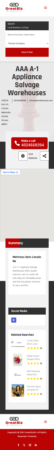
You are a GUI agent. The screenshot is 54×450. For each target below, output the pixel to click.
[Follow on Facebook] (18, 445)
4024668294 (20, 100)
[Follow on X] (24, 445)
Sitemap (32, 436)
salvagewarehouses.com (41, 100)
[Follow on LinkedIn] (35, 445)
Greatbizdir (30, 432)
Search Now (27, 52)
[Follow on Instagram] (30, 445)
